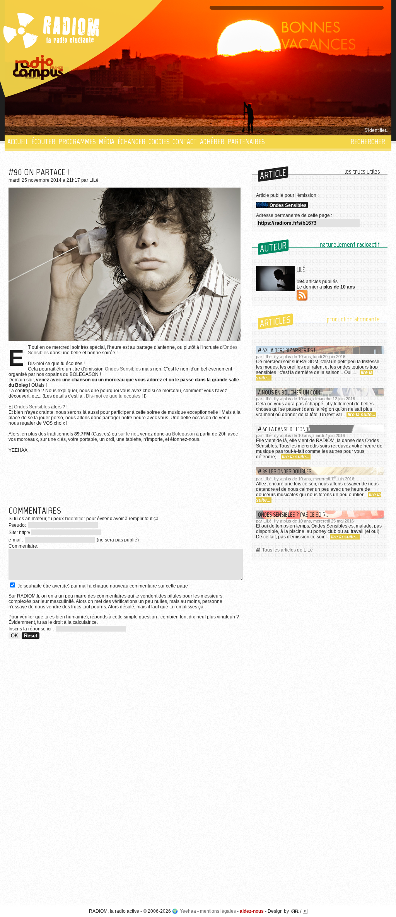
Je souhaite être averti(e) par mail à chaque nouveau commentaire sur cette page (102, 586)
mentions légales (218, 911)
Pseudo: (18, 525)
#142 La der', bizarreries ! (286, 350)
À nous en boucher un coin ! (290, 392)
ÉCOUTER (43, 141)
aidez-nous (252, 911)
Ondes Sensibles (123, 369)
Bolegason (183, 434)
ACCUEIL (17, 141)
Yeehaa (188, 911)
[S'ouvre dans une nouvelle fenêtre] (38, 67)
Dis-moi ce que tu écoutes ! (114, 396)
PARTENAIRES (246, 141)
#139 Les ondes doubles (284, 471)
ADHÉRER (212, 141)
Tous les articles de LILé (287, 550)
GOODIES (158, 141)
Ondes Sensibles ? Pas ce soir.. (293, 514)
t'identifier (75, 518)
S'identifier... (376, 130)
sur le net (128, 434)
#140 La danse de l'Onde (284, 429)
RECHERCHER (367, 141)
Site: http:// (19, 532)
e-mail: (16, 540)
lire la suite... (361, 414)
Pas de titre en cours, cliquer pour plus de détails (59, 130)
